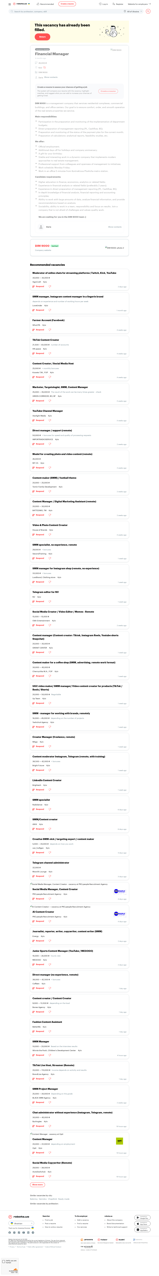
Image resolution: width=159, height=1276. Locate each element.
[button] (142, 1217)
